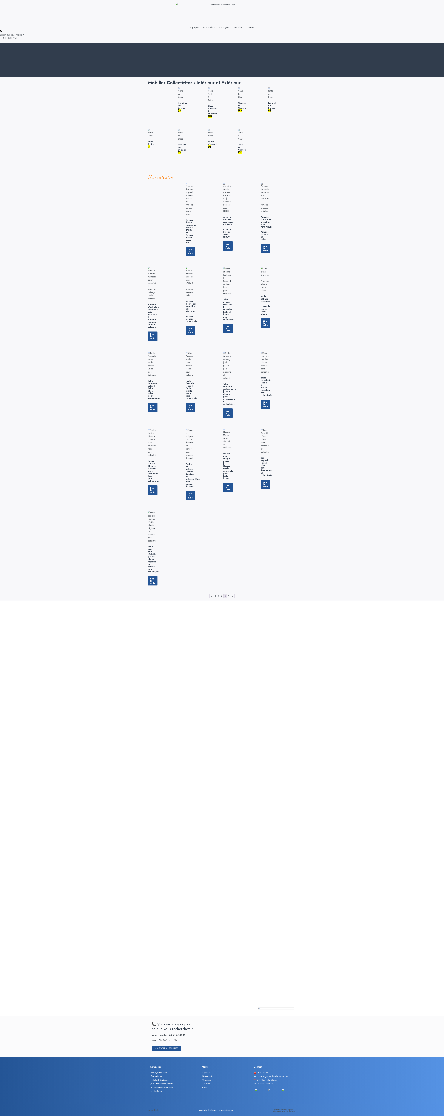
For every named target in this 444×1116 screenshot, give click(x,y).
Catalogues (224, 27)
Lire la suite (190, 251)
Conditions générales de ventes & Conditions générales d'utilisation (284, 1110)
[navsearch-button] (1, 31)
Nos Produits (209, 27)
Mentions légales (153, 1110)
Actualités (238, 27)
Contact (250, 27)
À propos (194, 27)
